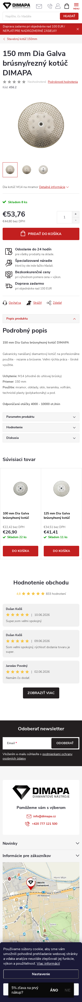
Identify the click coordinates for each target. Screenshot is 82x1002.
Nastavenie (41, 974)
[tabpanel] (20, 513)
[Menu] (76, 6)
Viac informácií (48, 963)
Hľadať (69, 16)
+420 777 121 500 (44, 824)
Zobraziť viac (41, 693)
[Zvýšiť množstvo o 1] (75, 214)
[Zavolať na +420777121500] (50, 6)
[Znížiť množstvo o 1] (75, 220)
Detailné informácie (52, 187)
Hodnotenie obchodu (41, 582)
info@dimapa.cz (44, 816)
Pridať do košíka (44, 234)
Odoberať (65, 743)
